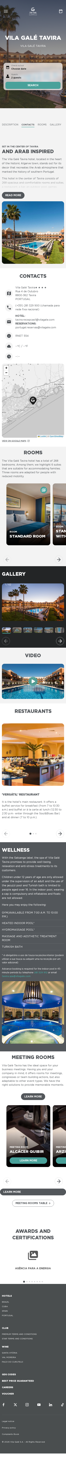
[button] (33, 401)
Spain (5, 1311)
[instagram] (27, 1404)
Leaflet (43, 436)
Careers (7, 1387)
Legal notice (8, 1421)
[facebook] (3, 1404)
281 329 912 (40, 972)
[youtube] (39, 1404)
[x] (15, 1404)
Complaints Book (10, 1434)
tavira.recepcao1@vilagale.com (34, 319)
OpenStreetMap (56, 436)
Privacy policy (9, 1427)
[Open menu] (6, 11)
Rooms (42, 124)
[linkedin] (50, 1404)
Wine (5, 1346)
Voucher (8, 1393)
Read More (13, 195)
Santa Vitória (9, 1353)
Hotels (7, 1296)
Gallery (55, 124)
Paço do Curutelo (12, 1362)
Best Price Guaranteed (18, 1381)
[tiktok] (62, 1404)
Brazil (5, 1302)
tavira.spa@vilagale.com (16, 976)
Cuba (5, 1306)
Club (5, 1328)
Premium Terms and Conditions (19, 1334)
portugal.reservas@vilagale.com (35, 327)
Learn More (33, 1096)
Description (10, 124)
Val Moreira (9, 1357)
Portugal (7, 1315)
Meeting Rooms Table (31, 1203)
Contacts (27, 124)
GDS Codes (9, 1374)
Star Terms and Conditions (17, 1338)
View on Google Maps (14, 441)
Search (33, 85)
